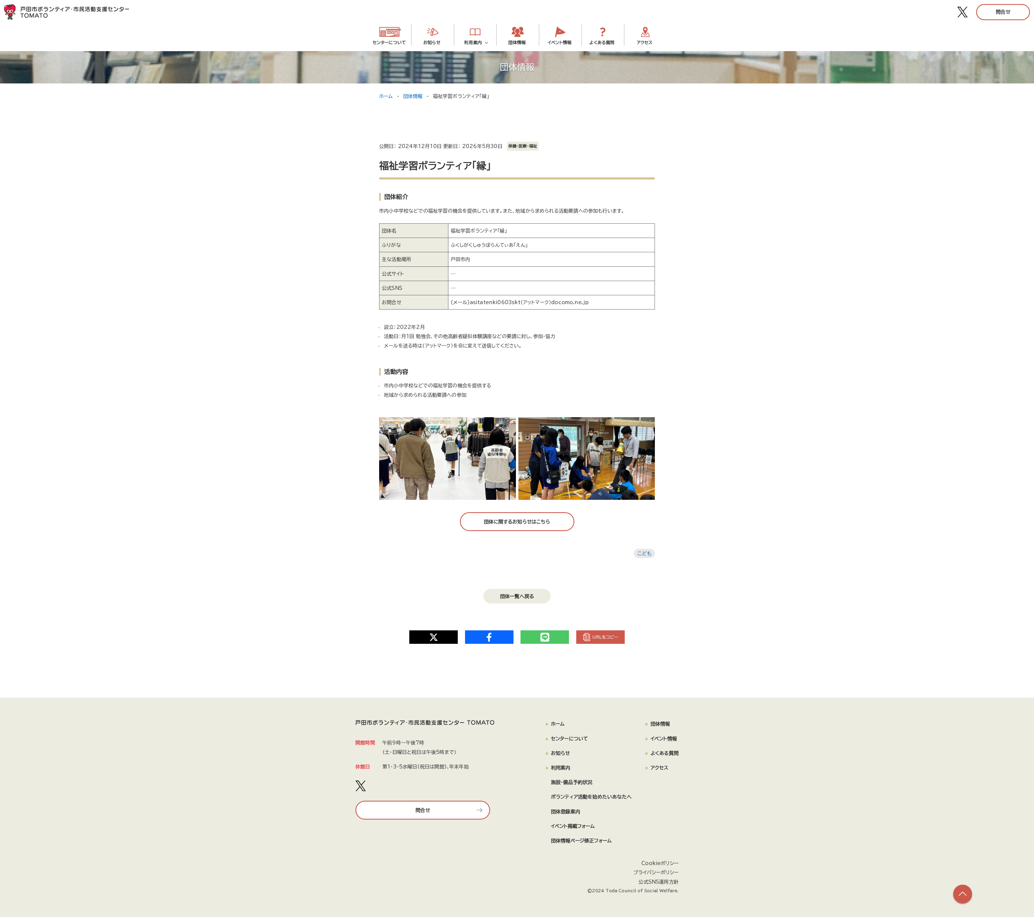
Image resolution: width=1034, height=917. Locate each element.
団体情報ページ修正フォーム (581, 840)
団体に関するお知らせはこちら (517, 521)
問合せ (1003, 11)
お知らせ (432, 42)
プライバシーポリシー (656, 872)
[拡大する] (509, 424)
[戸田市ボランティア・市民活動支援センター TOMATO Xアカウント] (962, 12)
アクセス (645, 42)
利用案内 (474, 42)
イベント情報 (559, 42)
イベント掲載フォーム (573, 826)
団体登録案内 (565, 811)
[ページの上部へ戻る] (962, 894)
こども (644, 553)
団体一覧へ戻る (517, 596)
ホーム (386, 96)
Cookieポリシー (660, 863)
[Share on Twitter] (433, 637)
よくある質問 (601, 42)
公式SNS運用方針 (658, 881)
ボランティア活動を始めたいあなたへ (591, 796)
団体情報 (517, 42)
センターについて (389, 42)
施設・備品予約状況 (572, 782)
